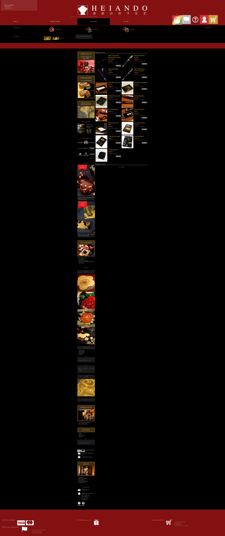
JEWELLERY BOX (95, 29)
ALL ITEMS (126, 21)
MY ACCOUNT (86, 429)
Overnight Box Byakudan (140, 82)
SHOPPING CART (82, 435)
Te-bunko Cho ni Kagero (114, 136)
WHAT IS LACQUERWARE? (83, 478)
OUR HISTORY (81, 477)
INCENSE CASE (131, 29)
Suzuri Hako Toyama (139, 122)
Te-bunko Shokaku (139, 136)
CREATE (80, 434)
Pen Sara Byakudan (139, 96)
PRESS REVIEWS (81, 479)
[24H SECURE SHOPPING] (169, 525)
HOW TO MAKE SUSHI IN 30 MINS (84, 422)
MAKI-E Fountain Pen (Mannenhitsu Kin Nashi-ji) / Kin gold (114, 57)
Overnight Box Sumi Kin (114, 96)
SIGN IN (80, 433)
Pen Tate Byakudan (113, 109)
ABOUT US (16, 21)
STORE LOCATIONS (82, 482)
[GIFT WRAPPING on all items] (96, 525)
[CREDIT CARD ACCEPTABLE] (25, 525)
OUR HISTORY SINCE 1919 (83, 260)
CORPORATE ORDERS (55, 21)
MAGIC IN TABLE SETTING (83, 424)
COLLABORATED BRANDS (83, 481)
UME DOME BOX (58, 29)
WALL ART (62, 38)
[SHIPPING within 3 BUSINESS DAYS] (24, 532)
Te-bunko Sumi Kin (113, 149)
